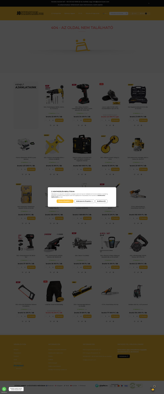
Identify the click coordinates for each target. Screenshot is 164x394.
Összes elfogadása (64, 201)
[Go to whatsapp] (4, 389)
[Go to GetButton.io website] (4, 392)
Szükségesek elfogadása (83, 201)
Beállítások (100, 201)
